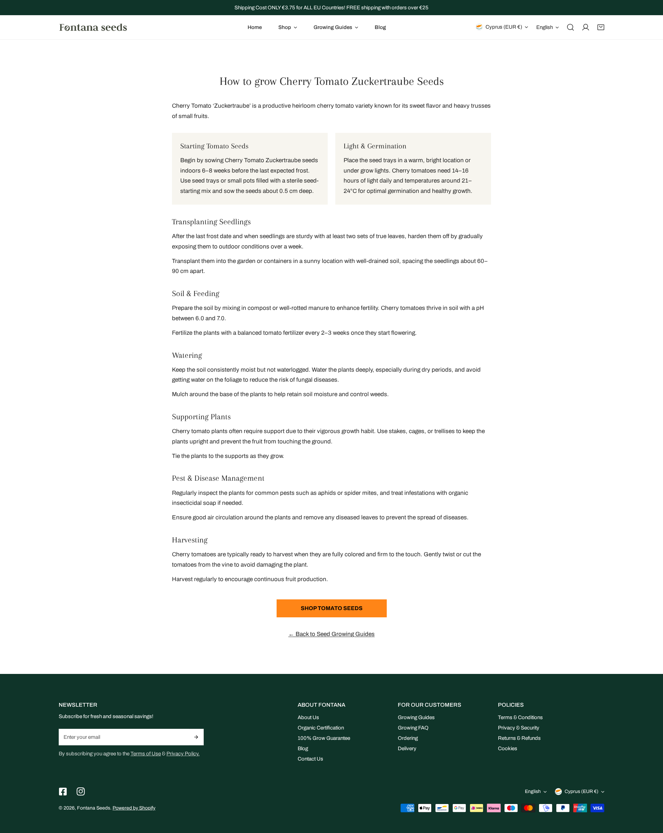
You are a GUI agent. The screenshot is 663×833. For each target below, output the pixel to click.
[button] (287, 27)
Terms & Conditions (520, 717)
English (544, 27)
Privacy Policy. (183, 753)
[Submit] (196, 737)
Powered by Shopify (134, 808)
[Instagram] (81, 791)
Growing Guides (416, 717)
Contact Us (310, 759)
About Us (308, 717)
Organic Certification (321, 728)
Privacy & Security (518, 728)
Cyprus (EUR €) (504, 27)
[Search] (570, 27)
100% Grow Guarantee (324, 738)
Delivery (407, 748)
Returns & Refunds (519, 738)
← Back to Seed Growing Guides (331, 634)
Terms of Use (146, 753)
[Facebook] (63, 791)
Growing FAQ (413, 728)
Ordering (408, 738)
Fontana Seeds (93, 808)
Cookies (507, 748)
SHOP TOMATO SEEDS (332, 608)
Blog (303, 748)
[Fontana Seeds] (93, 27)
